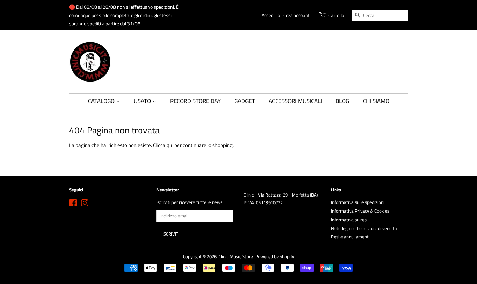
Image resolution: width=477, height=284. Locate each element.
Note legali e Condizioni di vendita (364, 228)
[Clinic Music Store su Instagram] (84, 204)
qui (170, 145)
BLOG (342, 101)
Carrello (336, 15)
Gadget (244, 101)
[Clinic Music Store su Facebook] (73, 204)
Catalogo (102, 101)
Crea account (296, 15)
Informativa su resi (349, 219)
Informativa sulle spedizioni (357, 202)
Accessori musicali (295, 101)
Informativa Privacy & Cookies (360, 211)
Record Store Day (195, 101)
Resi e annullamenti (350, 236)
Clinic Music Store (236, 256)
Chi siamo (376, 101)
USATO (143, 101)
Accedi (268, 15)
